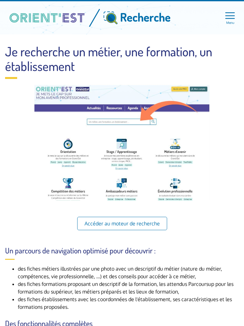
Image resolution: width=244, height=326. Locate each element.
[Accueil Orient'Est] (47, 18)
